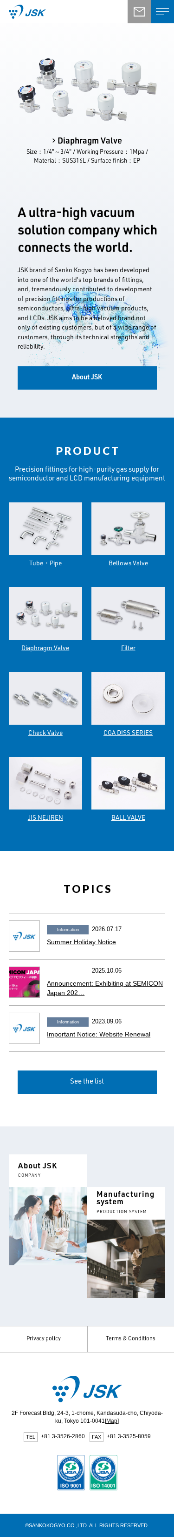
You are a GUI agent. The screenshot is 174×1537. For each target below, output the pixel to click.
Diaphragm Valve (45, 648)
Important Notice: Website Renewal (98, 1034)
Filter (128, 648)
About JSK (87, 378)
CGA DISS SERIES (128, 733)
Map (111, 1421)
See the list (87, 1081)
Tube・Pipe (45, 564)
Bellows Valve (128, 564)
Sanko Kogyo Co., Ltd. (55, 11)
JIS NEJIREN (45, 818)
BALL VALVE (128, 818)
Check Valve (45, 733)
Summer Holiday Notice (81, 942)
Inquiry (139, 11)
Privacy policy (43, 1339)
